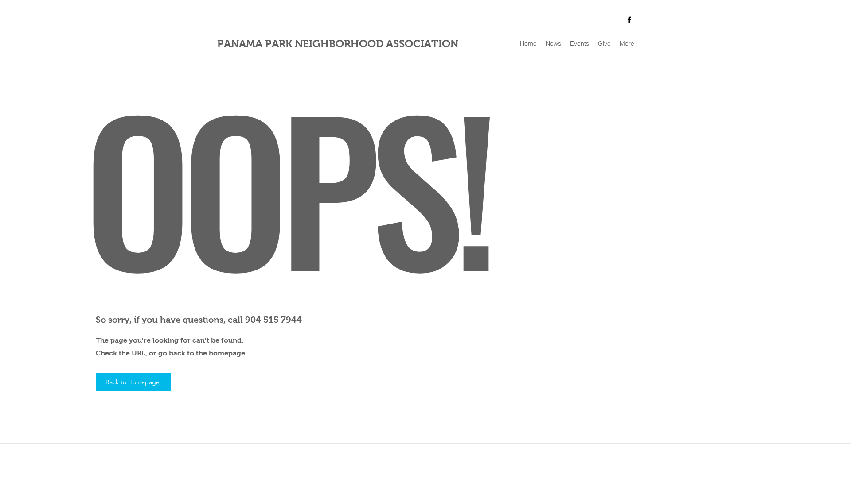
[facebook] (629, 19)
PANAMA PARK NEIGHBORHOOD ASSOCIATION (337, 44)
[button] (553, 43)
